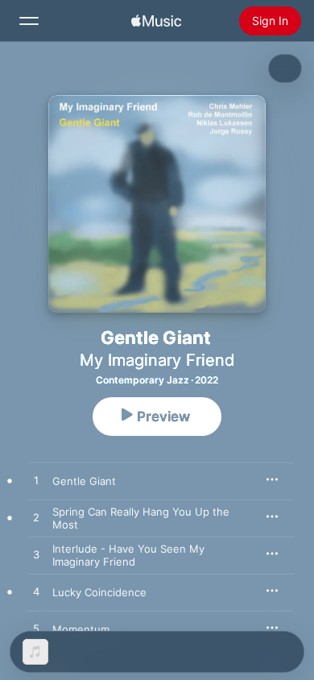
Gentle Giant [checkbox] (84, 481)
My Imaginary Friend (157, 360)
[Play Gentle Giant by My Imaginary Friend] (36, 481)
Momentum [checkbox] (80, 629)
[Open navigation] (29, 21)
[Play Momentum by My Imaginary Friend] (36, 629)
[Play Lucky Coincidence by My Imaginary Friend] (36, 592)
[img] (156, 21)
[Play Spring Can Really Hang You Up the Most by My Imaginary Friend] (36, 518)
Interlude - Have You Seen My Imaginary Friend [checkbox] (128, 555)
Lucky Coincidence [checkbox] (99, 592)
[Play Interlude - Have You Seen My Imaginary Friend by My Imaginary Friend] (36, 555)
